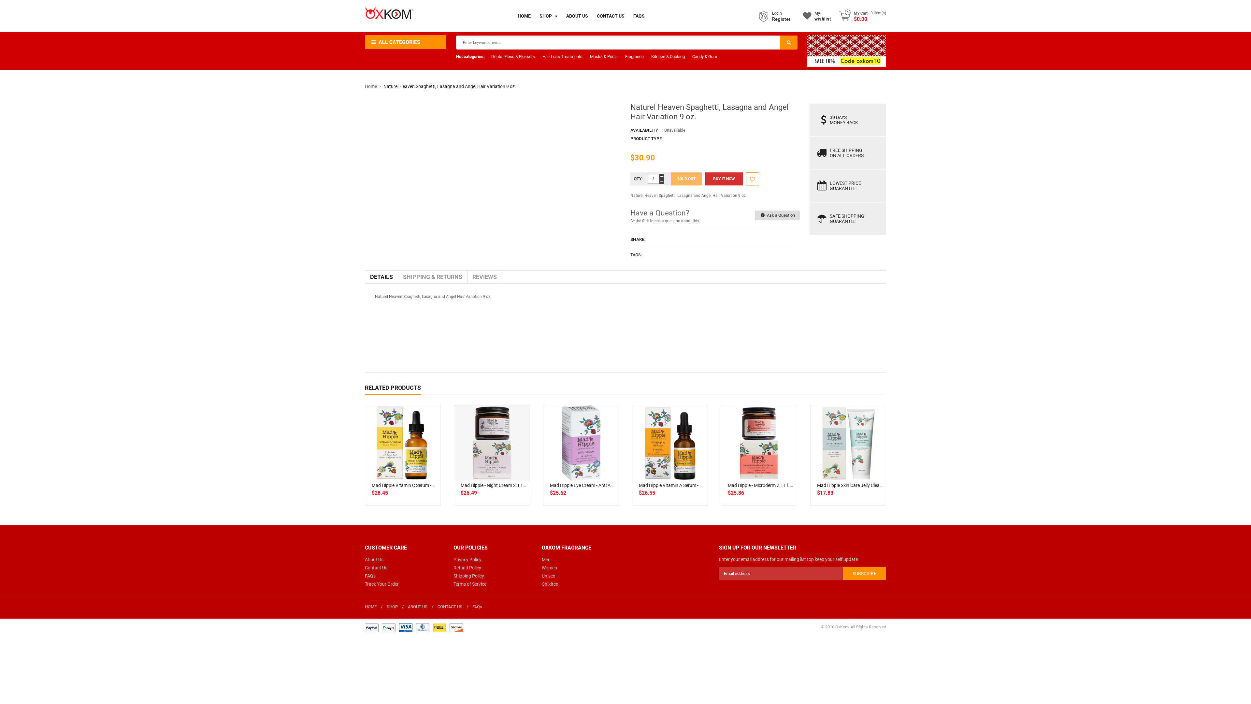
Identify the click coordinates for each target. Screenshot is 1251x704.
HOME (371, 606)
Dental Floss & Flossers (513, 56)
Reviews (484, 276)
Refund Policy (467, 567)
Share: (637, 239)
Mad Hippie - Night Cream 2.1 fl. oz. (497, 485)
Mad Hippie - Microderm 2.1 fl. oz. (762, 485)
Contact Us (376, 567)
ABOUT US (417, 606)
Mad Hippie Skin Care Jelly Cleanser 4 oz (858, 485)
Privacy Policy (467, 559)
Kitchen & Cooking (668, 56)
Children (550, 584)
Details (381, 276)
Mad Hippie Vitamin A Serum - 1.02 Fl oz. (680, 485)
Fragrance (634, 56)
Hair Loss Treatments (562, 56)
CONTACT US (450, 606)
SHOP (392, 606)
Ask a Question (780, 215)
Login (777, 13)
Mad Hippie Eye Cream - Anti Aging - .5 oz (591, 485)
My (822, 16)
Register (781, 19)
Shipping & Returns (432, 276)
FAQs (370, 576)
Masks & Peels (604, 56)
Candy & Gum (704, 56)
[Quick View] (417, 464)
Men (546, 559)
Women (549, 567)
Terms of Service (469, 584)
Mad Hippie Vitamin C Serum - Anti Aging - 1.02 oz (422, 485)
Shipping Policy (468, 576)
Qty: (638, 178)
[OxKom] (414, 627)
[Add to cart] (403, 464)
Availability (644, 130)
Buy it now (724, 179)
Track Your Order (382, 584)
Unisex (548, 576)
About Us (374, 559)
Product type (646, 138)
